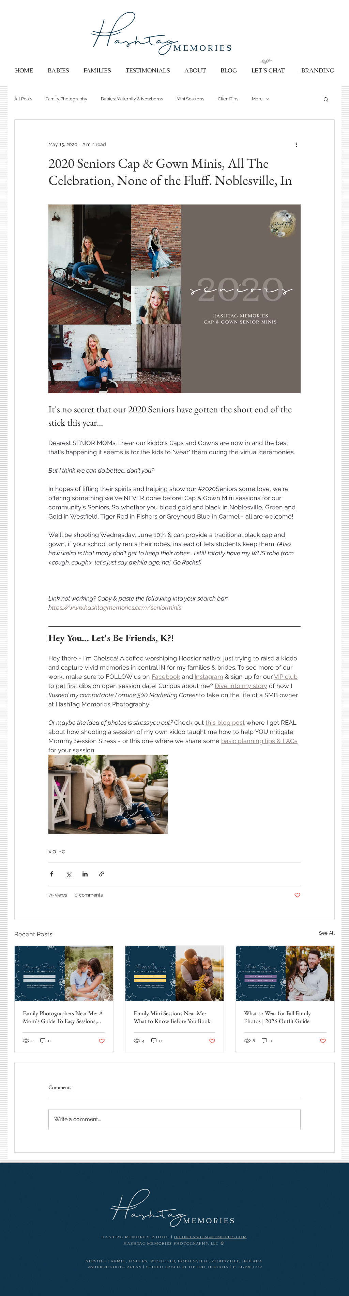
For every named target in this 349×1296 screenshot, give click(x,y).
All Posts (23, 98)
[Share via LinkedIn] (85, 874)
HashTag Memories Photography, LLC (172, 1243)
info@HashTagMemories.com (210, 1237)
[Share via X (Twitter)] (68, 874)
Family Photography (66, 98)
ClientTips (228, 98)
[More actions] (296, 144)
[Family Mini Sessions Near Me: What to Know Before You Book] (174, 973)
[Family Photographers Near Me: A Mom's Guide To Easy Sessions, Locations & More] (64, 973)
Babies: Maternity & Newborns (132, 98)
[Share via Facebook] (51, 874)
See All (327, 933)
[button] (326, 99)
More (257, 98)
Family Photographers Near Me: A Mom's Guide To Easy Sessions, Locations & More (63, 1017)
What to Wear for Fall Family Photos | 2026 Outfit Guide (277, 1017)
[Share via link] (101, 874)
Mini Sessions (190, 98)
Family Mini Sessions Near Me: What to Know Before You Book (172, 1017)
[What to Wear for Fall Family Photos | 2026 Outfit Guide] (285, 973)
